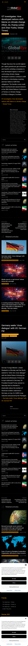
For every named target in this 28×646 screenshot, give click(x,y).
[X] (12, 57)
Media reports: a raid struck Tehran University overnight (12, 280)
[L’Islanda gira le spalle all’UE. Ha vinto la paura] (24, 179)
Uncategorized (5, 33)
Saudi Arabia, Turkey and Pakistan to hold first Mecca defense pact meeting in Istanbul (11, 194)
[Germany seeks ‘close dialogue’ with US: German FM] (14, 247)
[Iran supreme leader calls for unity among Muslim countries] (24, 208)
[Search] (25, 140)
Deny (14, 636)
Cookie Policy (9, 644)
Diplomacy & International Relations (10, 260)
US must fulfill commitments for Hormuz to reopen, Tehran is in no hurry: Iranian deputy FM (10, 201)
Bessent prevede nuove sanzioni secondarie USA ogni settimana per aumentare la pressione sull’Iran (9, 150)
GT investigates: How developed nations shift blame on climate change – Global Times (13, 101)
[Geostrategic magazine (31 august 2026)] (24, 164)
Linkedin (6, 2)
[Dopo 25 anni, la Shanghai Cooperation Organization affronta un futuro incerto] (24, 157)
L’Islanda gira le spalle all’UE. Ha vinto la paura (10, 178)
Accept (14, 632)
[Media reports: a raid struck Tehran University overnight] (14, 270)
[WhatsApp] (19, 57)
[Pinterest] (15, 57)
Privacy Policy (18, 644)
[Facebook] (9, 57)
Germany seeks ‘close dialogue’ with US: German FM (12, 257)
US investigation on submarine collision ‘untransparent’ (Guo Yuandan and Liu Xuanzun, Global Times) (21, 226)
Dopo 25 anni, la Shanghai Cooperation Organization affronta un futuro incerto (10, 157)
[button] (26, 618)
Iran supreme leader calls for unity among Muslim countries (11, 207)
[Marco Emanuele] (5, 121)
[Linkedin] (2, 2)
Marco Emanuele (14, 110)
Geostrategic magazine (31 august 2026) (11, 163)
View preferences (14, 640)
